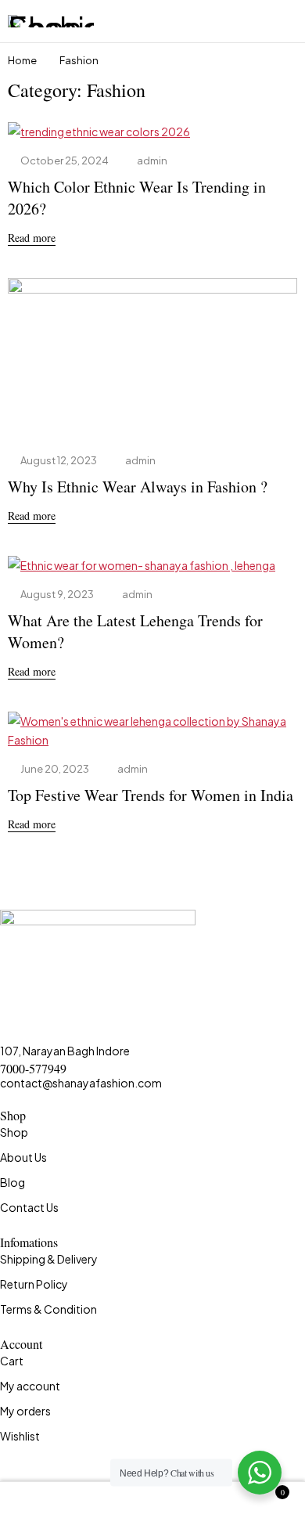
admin (152, 160)
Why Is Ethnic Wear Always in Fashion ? (137, 486)
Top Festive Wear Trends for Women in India (150, 795)
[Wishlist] (152, 1500)
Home (22, 60)
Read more (32, 237)
